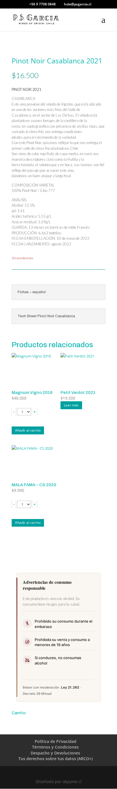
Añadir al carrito (28, 430)
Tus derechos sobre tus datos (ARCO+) (55, 758)
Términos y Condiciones (55, 747)
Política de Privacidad (55, 741)
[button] (14, 412)
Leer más (71, 405)
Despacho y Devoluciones (55, 753)
